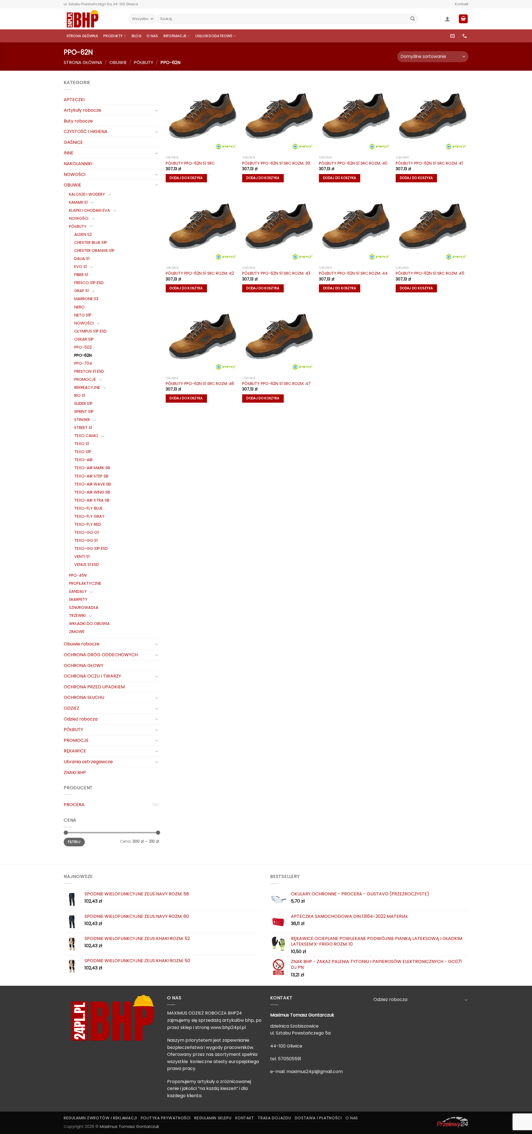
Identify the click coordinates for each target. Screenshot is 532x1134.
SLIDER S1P (83, 403)
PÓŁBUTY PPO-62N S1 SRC (190, 163)
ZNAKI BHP (75, 772)
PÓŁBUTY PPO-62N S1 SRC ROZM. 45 (430, 273)
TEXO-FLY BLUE (88, 508)
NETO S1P (82, 315)
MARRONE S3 (86, 299)
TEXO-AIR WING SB (92, 492)
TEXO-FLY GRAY (89, 516)
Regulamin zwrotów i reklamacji (100, 1118)
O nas (152, 36)
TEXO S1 (81, 443)
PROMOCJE (85, 379)
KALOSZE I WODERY (87, 194)
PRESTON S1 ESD (89, 371)
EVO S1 (80, 266)
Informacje (174, 36)
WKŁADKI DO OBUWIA (89, 623)
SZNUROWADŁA (83, 607)
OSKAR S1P (84, 339)
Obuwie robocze (81, 644)
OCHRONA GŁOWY (83, 665)
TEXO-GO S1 (86, 540)
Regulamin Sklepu (212, 1118)
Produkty (112, 36)
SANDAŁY (78, 591)
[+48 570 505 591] (465, 35)
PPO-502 (83, 347)
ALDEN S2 (83, 234)
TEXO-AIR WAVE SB (92, 484)
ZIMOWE (77, 631)
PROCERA (74, 804)
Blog (136, 36)
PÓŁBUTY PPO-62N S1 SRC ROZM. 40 (353, 163)
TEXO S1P (82, 451)
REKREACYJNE (87, 387)
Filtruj (74, 842)
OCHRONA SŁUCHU (84, 697)
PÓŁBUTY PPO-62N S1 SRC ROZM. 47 (276, 383)
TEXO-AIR (83, 460)
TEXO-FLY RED (87, 524)
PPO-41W (78, 575)
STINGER (82, 419)
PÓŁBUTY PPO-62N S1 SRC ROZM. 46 (200, 383)
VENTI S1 (81, 556)
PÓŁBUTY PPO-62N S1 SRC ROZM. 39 (276, 163)
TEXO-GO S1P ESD (91, 548)
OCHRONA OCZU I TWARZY (92, 676)
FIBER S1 (81, 274)
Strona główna (82, 36)
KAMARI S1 (78, 202)
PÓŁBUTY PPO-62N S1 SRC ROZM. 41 (429, 163)
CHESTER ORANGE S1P (94, 250)
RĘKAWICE (75, 751)
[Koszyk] (463, 19)
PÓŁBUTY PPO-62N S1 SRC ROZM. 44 (353, 273)
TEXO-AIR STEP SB (91, 476)
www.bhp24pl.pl (228, 1027)
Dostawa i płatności (318, 1118)
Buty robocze (78, 121)
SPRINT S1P (84, 411)
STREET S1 (83, 427)
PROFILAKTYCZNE (85, 583)
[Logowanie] (447, 19)
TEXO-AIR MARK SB (92, 468)
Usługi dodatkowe (213, 36)
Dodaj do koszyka (186, 178)
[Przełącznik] (156, 110)
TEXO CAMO (86, 435)
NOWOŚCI (74, 174)
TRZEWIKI (77, 615)
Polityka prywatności (166, 1118)
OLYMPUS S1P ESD (90, 331)
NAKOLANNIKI (78, 163)
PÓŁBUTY (143, 62)
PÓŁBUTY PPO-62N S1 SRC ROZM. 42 (200, 273)
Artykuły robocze (82, 110)
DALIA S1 (81, 258)
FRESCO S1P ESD (89, 282)
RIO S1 (79, 395)
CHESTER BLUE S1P (90, 242)
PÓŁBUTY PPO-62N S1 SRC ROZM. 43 (276, 273)
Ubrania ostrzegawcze (88, 761)
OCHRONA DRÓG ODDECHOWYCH (101, 655)
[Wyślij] (412, 19)
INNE (68, 153)
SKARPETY (78, 599)
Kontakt (461, 4)
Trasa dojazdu (274, 1118)
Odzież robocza (81, 719)
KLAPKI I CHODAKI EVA (89, 210)
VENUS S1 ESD (86, 564)
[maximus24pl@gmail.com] (453, 35)
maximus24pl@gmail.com (315, 1071)
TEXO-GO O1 (86, 532)
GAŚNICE (73, 142)
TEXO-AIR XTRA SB (91, 500)
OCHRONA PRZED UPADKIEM (94, 687)
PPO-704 (83, 363)
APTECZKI (74, 99)
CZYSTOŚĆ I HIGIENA (86, 131)
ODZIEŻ (71, 708)
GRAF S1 (81, 290)
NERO (79, 307)
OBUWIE (118, 62)
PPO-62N (83, 355)
